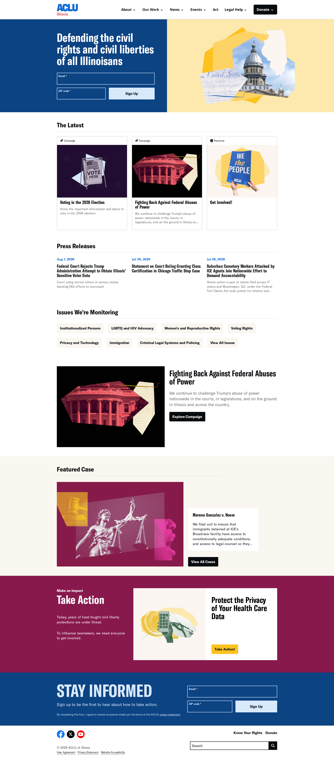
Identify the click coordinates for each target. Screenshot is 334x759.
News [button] (175, 9)
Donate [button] (263, 9)
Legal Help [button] (234, 9)
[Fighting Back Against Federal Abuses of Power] (167, 183)
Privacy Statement (88, 752)
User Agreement (66, 752)
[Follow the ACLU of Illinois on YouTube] (81, 734)
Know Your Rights (247, 733)
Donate (271, 733)
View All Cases (203, 562)
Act (215, 9)
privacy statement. (170, 714)
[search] (273, 745)
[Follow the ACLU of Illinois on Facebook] (61, 734)
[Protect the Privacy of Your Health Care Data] (205, 624)
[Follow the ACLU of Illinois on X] (71, 734)
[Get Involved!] (242, 183)
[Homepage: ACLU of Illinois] (70, 9)
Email (62, 76)
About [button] (126, 9)
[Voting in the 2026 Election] (92, 183)
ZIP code (64, 90)
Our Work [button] (150, 9)
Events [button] (196, 9)
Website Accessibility (113, 752)
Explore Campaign (187, 416)
